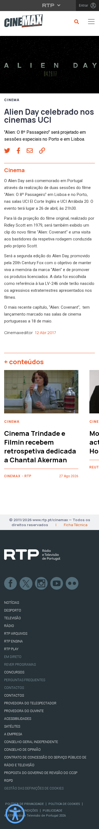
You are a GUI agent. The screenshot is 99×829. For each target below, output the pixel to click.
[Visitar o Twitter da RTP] (26, 583)
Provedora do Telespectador (30, 703)
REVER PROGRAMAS (20, 665)
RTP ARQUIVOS (15, 634)
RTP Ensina (13, 641)
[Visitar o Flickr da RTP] (72, 583)
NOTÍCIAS (11, 603)
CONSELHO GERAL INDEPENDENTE (31, 742)
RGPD (8, 781)
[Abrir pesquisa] (76, 21)
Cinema (12, 100)
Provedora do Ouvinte (24, 711)
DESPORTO (12, 610)
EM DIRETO (12, 657)
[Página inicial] (21, 21)
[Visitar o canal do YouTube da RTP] (57, 583)
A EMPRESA (13, 734)
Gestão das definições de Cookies (34, 788)
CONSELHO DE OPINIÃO (22, 750)
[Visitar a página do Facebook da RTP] (10, 583)
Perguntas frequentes (24, 680)
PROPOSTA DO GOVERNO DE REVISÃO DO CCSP (40, 773)
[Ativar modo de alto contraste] (15, 813)
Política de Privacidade (24, 804)
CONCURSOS (14, 672)
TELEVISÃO (12, 618)
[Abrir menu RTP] (49, 5)
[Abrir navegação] (91, 21)
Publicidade (52, 810)
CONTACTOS (14, 695)
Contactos (14, 688)
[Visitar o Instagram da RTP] (41, 583)
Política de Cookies (64, 804)
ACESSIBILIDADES (17, 719)
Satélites (12, 726)
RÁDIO (9, 626)
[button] (10, 151)
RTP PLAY (11, 649)
